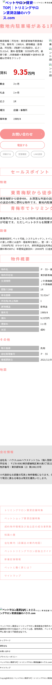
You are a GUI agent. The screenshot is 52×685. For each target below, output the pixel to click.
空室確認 (22, 154)
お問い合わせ (22, 134)
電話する (22, 145)
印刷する (7, 154)
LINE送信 (38, 154)
